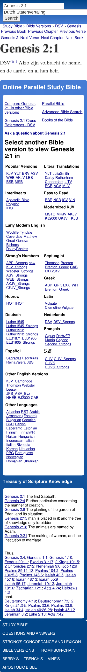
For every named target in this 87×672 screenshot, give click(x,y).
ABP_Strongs (17, 263)
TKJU (73, 218)
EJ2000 (24, 398)
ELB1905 (29, 338)
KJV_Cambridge (19, 381)
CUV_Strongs (65, 359)
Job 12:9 (69, 566)
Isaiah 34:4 (14, 610)
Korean (12, 449)
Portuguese (24, 453)
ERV (25, 173)
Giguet (50, 336)
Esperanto (14, 428)
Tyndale (26, 232)
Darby (49, 178)
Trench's (33, 659)
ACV (57, 186)
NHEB (11, 398)
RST (24, 412)
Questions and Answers (28, 633)
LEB (29, 178)
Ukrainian (30, 461)
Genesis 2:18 (16, 527)
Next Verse (29, 38)
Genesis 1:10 (61, 558)
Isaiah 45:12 (64, 610)
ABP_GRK (53, 285)
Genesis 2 (9, 38)
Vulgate (51, 303)
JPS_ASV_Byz (18, 393)
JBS (30, 362)
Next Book (74, 38)
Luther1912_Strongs (22, 334)
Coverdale (14, 236)
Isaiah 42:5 (54, 575)
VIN (72, 200)
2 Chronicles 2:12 (19, 566)
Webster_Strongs (19, 271)
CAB (74, 267)
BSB (10, 182)
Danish (20, 424)
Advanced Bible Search (62, 112)
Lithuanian (27, 449)
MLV (66, 186)
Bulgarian (13, 420)
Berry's (10, 659)
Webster (28, 385)
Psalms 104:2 (46, 571)
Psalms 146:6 (31, 575)
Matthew (30, 236)
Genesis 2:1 (15, 496)
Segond (62, 340)
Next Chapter (52, 38)
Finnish (11, 432)
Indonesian (14, 441)
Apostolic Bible (19, 667)
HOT (10, 303)
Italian (29, 441)
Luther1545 (15, 322)
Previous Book (13, 31)
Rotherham (64, 178)
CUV (49, 359)
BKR (10, 424)
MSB (19, 182)
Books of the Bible (57, 120)
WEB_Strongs (17, 279)
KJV (9, 173)
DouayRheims (17, 249)
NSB (57, 200)
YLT (17, 173)
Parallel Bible (53, 104)
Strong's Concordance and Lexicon (41, 642)
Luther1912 (15, 330)
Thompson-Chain (57, 650)
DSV (48, 322)
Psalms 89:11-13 (19, 571)
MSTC (50, 214)
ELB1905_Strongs (20, 342)
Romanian (14, 461)
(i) (12, 61)
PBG (10, 453)
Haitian (11, 436)
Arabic (34, 412)
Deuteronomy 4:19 (20, 601)
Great (10, 241)
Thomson (52, 263)
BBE (48, 200)
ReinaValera (16, 362)
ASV (34, 173)
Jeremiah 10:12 (41, 584)
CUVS (50, 363)
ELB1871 (13, 338)
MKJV (61, 214)
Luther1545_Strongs (22, 326)
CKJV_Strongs (18, 288)
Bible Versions (38, 26)
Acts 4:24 (52, 588)
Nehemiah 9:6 (48, 566)
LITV (68, 182)
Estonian (30, 428)
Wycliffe (12, 232)
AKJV (20, 178)
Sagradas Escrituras (22, 358)
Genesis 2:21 (16, 536)
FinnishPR (27, 432)
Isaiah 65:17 (15, 584)
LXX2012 (52, 271)
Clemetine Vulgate (59, 307)
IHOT (10, 208)
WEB (10, 178)
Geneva (22, 241)
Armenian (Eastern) (21, 416)
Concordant (54, 182)
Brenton (67, 263)
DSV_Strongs (64, 322)
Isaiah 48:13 (26, 579)
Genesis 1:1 (37, 558)
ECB (48, 186)
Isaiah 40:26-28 (38, 610)
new (32, 263)
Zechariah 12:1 (29, 588)
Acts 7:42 (56, 614)
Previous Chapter (43, 31)
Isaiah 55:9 (48, 579)
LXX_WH (70, 285)
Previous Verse (73, 31)
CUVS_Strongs (57, 367)
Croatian (29, 420)
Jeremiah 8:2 (16, 614)
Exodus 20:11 (16, 562)
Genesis (74, 26)
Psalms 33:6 (38, 606)
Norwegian (14, 457)
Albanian (13, 412)
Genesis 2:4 (15, 501)
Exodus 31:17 (41, 562)
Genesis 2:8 (15, 510)
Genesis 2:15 (16, 518)
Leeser (11, 389)
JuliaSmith (61, 173)
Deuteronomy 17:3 (53, 601)
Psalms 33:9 (61, 606)
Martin (50, 340)
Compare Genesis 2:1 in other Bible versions (20, 108)
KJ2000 (51, 218)
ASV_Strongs (17, 275)
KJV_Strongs (16, 267)
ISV (65, 200)
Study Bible (12, 26)
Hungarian (26, 436)
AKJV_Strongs (17, 283)
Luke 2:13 (37, 614)
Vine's (54, 659)
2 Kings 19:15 (67, 562)
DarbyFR (63, 336)
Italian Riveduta (18, 445)
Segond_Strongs (58, 344)
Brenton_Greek (57, 267)
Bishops (12, 245)
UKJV (63, 218)
